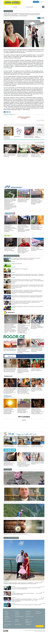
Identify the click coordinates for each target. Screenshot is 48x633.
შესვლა (42, 1)
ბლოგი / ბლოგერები (29, 7)
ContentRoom (39, 142)
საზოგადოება (8, 11)
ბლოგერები (8, 469)
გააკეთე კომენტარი (40, 120)
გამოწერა (36, 1)
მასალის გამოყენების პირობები (39, 631)
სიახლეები (15, 7)
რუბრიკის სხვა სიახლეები (12, 255)
